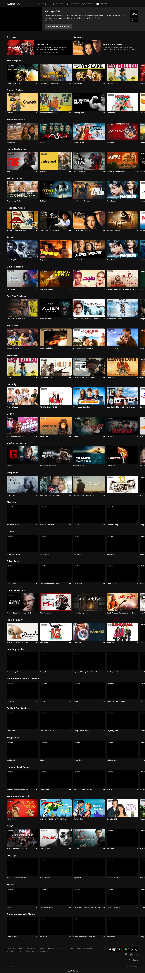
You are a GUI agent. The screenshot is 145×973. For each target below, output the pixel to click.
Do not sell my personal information (37, 952)
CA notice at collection (85, 948)
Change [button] (135, 960)
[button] (58, 26)
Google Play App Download (131, 950)
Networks (103, 4)
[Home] (14, 4)
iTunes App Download (114, 950)
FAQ (19, 952)
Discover (59, 4)
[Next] (138, 72)
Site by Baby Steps (132, 966)
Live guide (45, 4)
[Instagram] (126, 954)
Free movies (74, 4)
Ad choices (11, 952)
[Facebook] (131, 954)
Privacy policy (69, 948)
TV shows (89, 4)
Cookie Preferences (72, 971)
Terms (59, 948)
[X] (136, 954)
